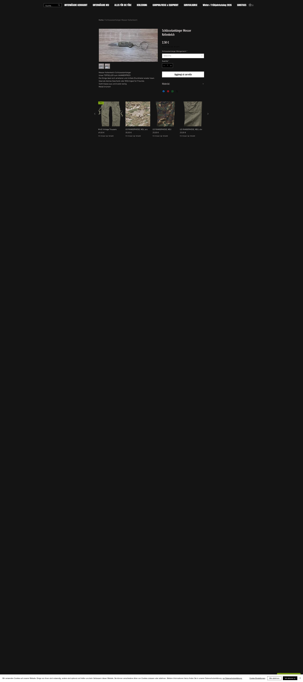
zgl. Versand (175, 47)
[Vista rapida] (137, 113)
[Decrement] (163, 66)
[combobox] (183, 56)
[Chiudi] (300, 678)
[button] (252, 4)
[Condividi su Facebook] (163, 91)
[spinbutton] (167, 66)
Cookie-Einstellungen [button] (257, 678)
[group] (151, 120)
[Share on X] (177, 91)
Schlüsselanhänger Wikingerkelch (174, 51)
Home (101, 20)
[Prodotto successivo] (208, 113)
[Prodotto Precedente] (94, 113)
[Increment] (171, 66)
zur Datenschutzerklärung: (232, 678)
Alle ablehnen (274, 678)
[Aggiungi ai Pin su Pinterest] (168, 91)
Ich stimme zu (290, 678)
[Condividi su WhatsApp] (172, 91)
